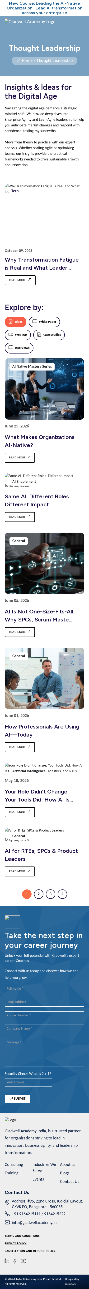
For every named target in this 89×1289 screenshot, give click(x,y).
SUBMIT (19, 1099)
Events (38, 1179)
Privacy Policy (16, 1243)
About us (67, 1165)
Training (11, 1173)
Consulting (14, 1165)
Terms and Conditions (22, 1236)
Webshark (70, 1284)
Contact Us (69, 1182)
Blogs (64, 1173)
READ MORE (17, 280)
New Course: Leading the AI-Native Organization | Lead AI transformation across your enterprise (44, 8)
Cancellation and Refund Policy (30, 1251)
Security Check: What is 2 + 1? (29, 1074)
